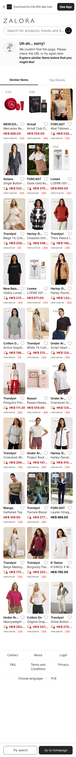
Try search (20, 750)
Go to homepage (55, 750)
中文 (54, 678)
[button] (38, 7)
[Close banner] (4, 7)
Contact (12, 655)
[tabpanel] (38, 361)
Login (63, 655)
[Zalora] (38, 21)
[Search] (68, 30)
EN (46, 678)
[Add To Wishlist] (22, 124)
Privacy (63, 664)
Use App (66, 6)
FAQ (13, 664)
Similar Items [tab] (19, 80)
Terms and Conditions (38, 667)
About (38, 655)
